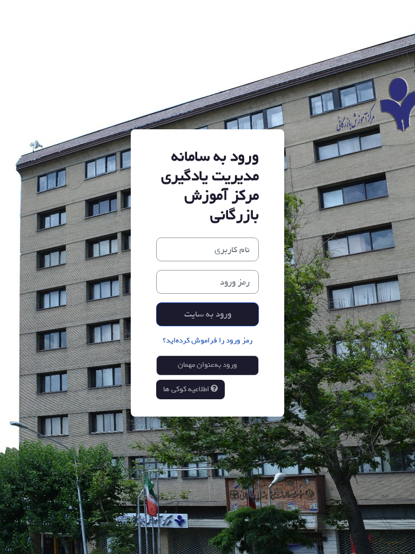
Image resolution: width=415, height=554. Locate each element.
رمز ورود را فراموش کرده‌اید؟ (207, 340)
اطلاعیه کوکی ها (187, 389)
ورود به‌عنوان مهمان (207, 365)
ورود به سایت (207, 314)
